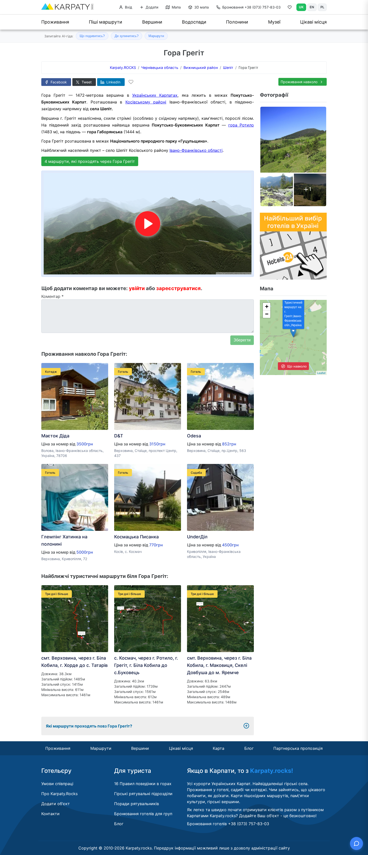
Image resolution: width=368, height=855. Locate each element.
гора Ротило (241, 125)
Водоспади (194, 22)
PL (322, 7)
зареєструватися (178, 288)
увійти (137, 288)
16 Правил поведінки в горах (142, 783)
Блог (249, 748)
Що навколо (296, 366)
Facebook (58, 82)
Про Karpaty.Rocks (59, 793)
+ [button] (266, 306)
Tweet (86, 82)
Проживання (55, 22)
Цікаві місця (313, 22)
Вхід (128, 7)
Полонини (237, 22)
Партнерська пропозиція (298, 748)
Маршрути (156, 36)
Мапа (176, 7)
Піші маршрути (105, 22)
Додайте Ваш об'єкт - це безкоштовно (277, 815)
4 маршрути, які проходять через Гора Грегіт (90, 161)
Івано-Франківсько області (196, 150)
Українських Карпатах (154, 95)
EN (312, 7)
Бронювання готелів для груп (143, 813)
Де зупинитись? (126, 36)
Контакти (50, 813)
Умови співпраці (57, 783)
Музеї (274, 22)
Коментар (52, 296)
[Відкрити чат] (356, 843)
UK (301, 7)
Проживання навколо (299, 82)
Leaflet (321, 373)
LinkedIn (112, 82)
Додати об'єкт (55, 803)
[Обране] (289, 8)
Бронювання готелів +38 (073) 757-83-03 (228, 823)
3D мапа (201, 7)
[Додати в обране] (131, 82)
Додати (151, 7)
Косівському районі (145, 101)
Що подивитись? (92, 36)
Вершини (152, 22)
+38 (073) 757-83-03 (251, 7)
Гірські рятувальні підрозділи (143, 793)
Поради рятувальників (136, 803)
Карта (218, 748)
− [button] (266, 314)
